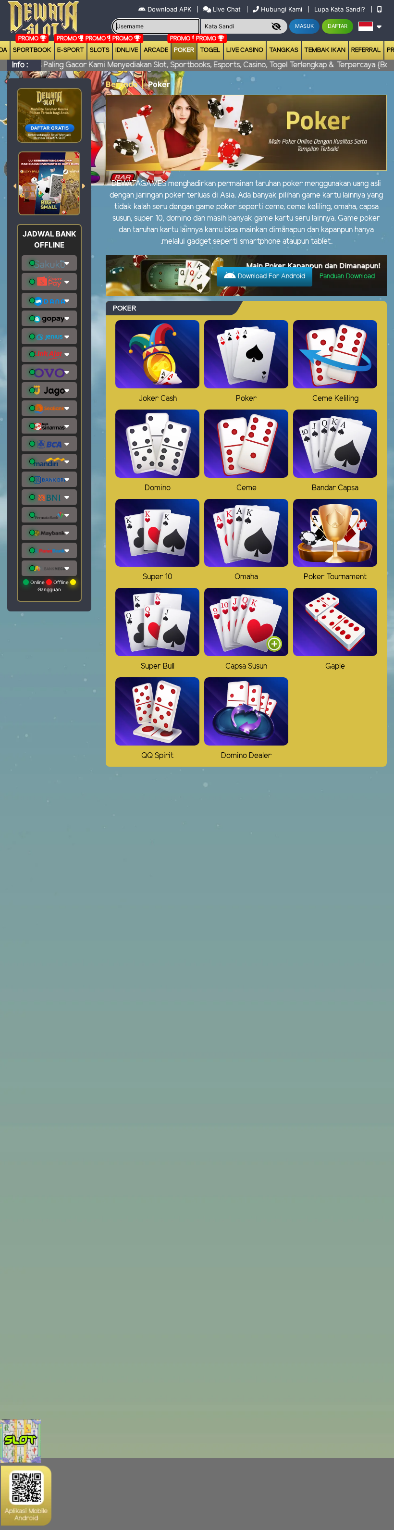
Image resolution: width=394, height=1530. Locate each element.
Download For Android (270, 277)
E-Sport (70, 50)
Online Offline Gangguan (49, 585)
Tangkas (283, 50)
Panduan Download (347, 277)
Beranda (121, 84)
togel (210, 50)
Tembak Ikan (324, 50)
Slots (100, 50)
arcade (156, 50)
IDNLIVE (126, 50)
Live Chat (226, 9)
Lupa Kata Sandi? (340, 9)
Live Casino (244, 50)
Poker (184, 50)
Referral (366, 50)
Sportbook (32, 50)
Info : (20, 65)
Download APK (169, 9)
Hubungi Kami (281, 9)
